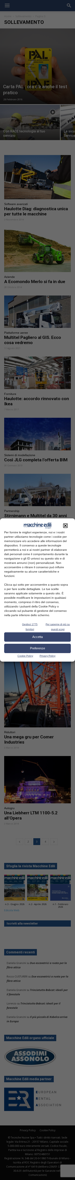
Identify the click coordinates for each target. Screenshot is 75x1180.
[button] (65, 526)
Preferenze (37, 648)
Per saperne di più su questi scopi (58, 627)
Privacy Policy (47, 656)
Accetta (37, 637)
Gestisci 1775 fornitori (30, 627)
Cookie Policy (25, 656)
